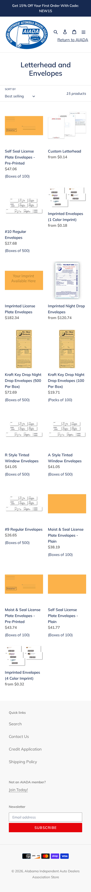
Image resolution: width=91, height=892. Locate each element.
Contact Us (19, 736)
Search (15, 723)
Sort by (10, 89)
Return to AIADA (72, 39)
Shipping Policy (23, 761)
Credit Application (25, 749)
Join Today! (18, 789)
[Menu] (83, 31)
